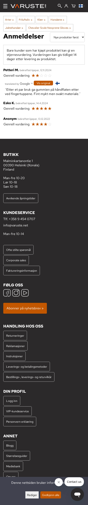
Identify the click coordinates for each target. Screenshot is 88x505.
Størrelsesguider (16, 456)
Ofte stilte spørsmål (18, 250)
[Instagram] (16, 293)
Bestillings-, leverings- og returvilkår (29, 377)
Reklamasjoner (15, 346)
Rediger (32, 495)
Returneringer (15, 335)
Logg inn (11, 401)
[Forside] (30, 6)
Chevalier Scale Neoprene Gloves (49, 28)
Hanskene (57, 19)
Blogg (10, 445)
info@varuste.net (15, 225)
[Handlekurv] (73, 6)
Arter (9, 19)
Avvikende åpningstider (20, 198)
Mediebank (13, 466)
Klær (41, 19)
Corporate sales (16, 260)
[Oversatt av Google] (17, 83)
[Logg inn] (66, 6)
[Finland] (82, 6)
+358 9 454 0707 (22, 219)
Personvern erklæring (19, 421)
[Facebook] (7, 293)
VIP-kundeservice (17, 411)
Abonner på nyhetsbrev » (25, 308)
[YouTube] (25, 293)
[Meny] (5, 6)
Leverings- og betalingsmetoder (26, 366)
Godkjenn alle (50, 495)
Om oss (11, 477)
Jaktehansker (14, 28)
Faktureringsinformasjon (21, 270)
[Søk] (60, 6)
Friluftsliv (25, 19)
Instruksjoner (14, 356)
